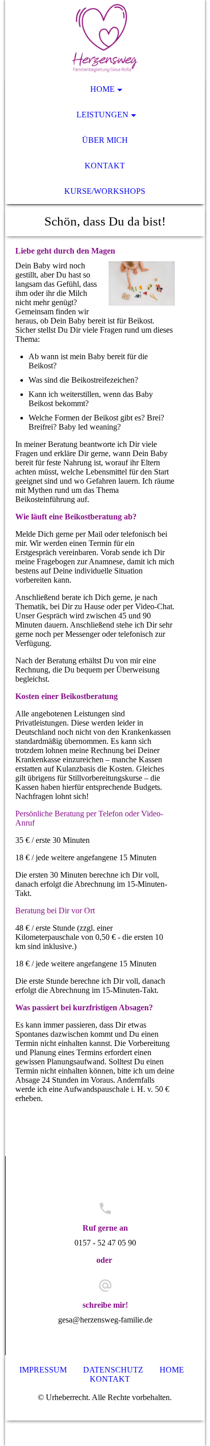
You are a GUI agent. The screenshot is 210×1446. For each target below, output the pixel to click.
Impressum (44, 1369)
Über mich (105, 140)
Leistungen (102, 114)
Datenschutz (114, 1369)
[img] (104, 38)
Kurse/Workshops (104, 191)
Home (102, 89)
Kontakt (105, 165)
